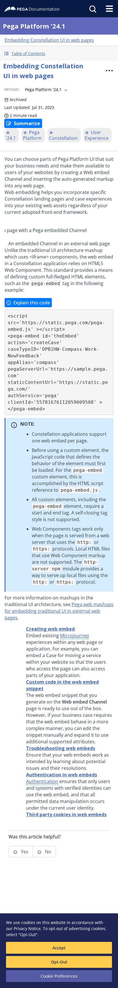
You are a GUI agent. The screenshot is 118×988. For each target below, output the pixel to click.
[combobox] (45, 90)
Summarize (27, 123)
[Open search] (92, 8)
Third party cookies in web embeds (66, 814)
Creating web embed (50, 629)
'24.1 (11, 138)
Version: (12, 89)
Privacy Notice (27, 928)
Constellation (63, 138)
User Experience (97, 135)
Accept (59, 948)
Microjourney (74, 635)
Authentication (42, 781)
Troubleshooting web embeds (60, 748)
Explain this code (31, 302)
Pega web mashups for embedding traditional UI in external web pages (59, 611)
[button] (59, 53)
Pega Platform (32, 135)
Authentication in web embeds (61, 775)
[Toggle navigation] (109, 8)
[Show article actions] (109, 70)
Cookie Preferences (59, 976)
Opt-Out (59, 962)
